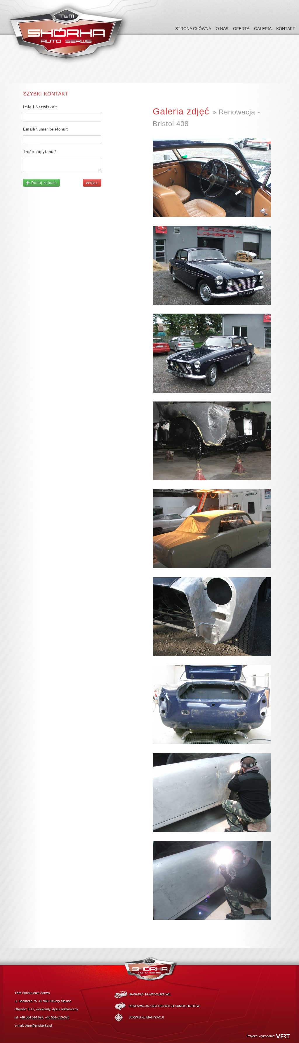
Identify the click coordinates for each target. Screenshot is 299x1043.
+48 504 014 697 (31, 1017)
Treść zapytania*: (40, 152)
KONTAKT (285, 28)
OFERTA (241, 28)
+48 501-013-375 (57, 1017)
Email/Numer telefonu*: (46, 129)
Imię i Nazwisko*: (40, 107)
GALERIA (263, 28)
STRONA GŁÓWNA (193, 28)
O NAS (222, 28)
